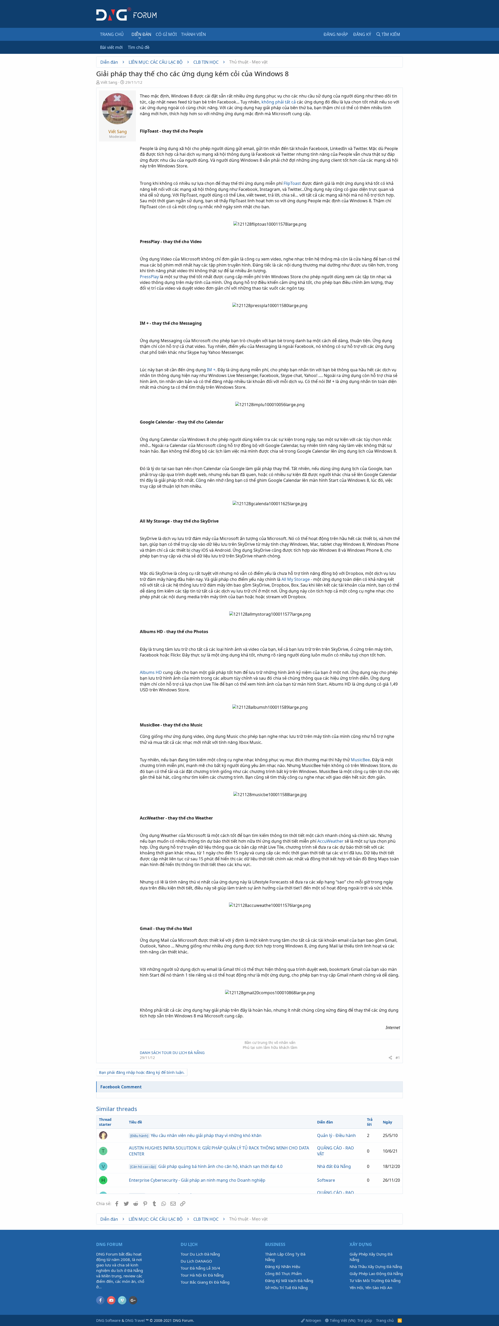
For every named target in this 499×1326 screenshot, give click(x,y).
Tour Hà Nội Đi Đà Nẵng (202, 1275)
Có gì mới (166, 34)
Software (326, 1180)
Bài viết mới (111, 47)
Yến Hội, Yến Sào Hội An (371, 1287)
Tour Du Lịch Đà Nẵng (200, 1254)
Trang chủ (112, 34)
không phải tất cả (278, 102)
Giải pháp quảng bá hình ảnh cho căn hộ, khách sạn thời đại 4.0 (206, 1166)
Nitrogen (313, 1320)
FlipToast (292, 183)
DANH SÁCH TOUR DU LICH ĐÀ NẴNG (172, 1052)
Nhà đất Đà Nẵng (334, 1166)
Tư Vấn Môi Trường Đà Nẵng (375, 1280)
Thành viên (193, 34)
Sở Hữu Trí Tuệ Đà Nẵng (286, 1287)
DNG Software (108, 1320)
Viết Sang (109, 82)
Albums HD (151, 672)
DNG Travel (135, 1320)
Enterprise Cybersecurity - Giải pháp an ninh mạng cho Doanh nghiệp (197, 1180)
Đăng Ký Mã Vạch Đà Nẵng (289, 1280)
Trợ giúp (364, 1320)
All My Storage (295, 579)
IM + (211, 370)
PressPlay (149, 277)
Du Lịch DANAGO (196, 1261)
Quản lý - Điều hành (336, 1135)
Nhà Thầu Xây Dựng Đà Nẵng (376, 1266)
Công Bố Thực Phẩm (283, 1273)
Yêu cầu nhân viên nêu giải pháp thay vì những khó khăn (195, 1135)
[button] (139, 38)
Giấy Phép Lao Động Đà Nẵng (376, 1273)
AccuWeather (330, 841)
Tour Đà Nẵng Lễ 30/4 (200, 1268)
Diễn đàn (141, 34)
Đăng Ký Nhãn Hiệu (282, 1266)
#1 (398, 1057)
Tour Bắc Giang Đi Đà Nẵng (205, 1282)
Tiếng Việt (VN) (342, 1320)
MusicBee (360, 760)
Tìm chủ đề (138, 47)
